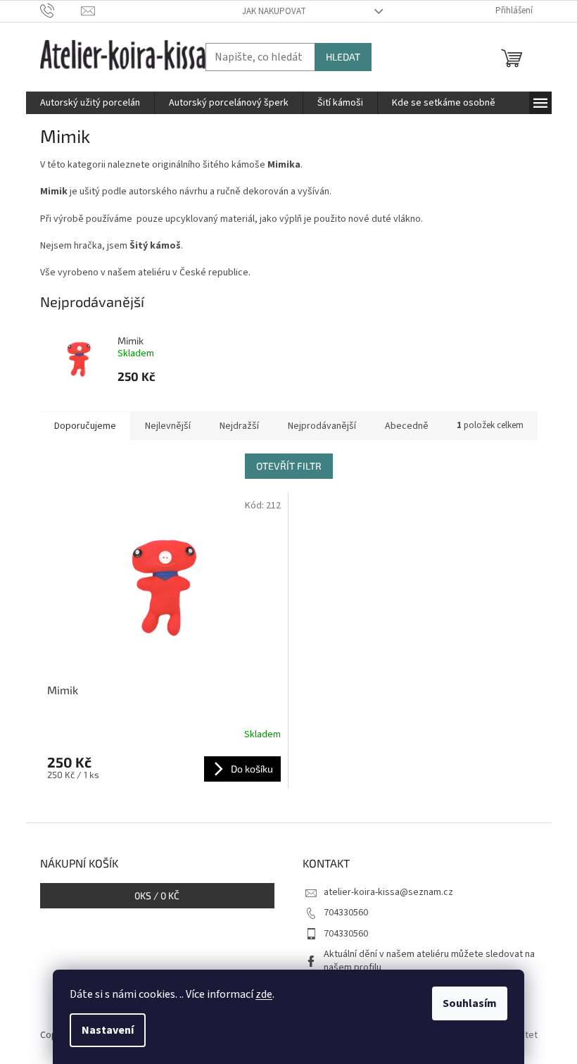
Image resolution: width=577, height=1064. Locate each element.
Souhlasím (470, 1003)
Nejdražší (239, 426)
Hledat (343, 57)
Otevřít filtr (289, 466)
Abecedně (407, 426)
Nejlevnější (168, 426)
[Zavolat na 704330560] (61, 10)
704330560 (346, 913)
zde (263, 994)
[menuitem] (90, 103)
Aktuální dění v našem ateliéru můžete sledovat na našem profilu (429, 961)
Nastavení (108, 1030)
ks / (156, 895)
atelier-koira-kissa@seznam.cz (388, 892)
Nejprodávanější (322, 426)
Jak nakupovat (274, 11)
